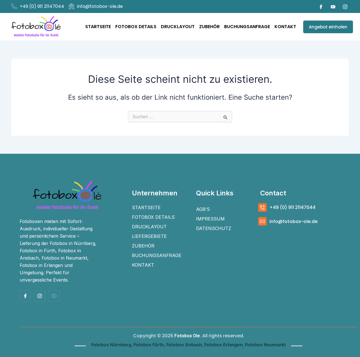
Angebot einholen (328, 27)
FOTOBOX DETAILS (135, 26)
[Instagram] (345, 6)
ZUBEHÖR (209, 26)
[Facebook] (321, 6)
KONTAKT (285, 26)
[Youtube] (333, 6)
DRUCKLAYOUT (178, 26)
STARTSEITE (98, 26)
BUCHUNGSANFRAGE (247, 26)
